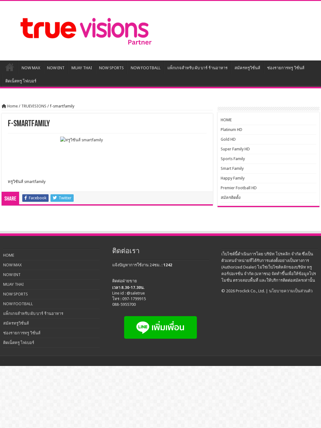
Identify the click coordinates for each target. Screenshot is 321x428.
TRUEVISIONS (33, 106)
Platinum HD (231, 129)
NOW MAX (31, 67)
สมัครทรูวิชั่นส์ (247, 67)
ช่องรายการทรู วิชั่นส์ (285, 67)
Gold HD (228, 139)
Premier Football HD (239, 187)
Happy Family (233, 178)
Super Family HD (235, 149)
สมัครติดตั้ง (230, 197)
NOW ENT (56, 67)
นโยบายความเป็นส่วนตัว (291, 291)
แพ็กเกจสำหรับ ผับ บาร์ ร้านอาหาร (197, 67)
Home (12, 106)
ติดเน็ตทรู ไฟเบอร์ (20, 81)
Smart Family (232, 168)
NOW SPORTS (111, 67)
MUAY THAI (81, 67)
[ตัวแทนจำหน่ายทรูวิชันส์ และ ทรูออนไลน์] (84, 31)
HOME (10, 67)
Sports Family (233, 158)
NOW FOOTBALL (145, 67)
